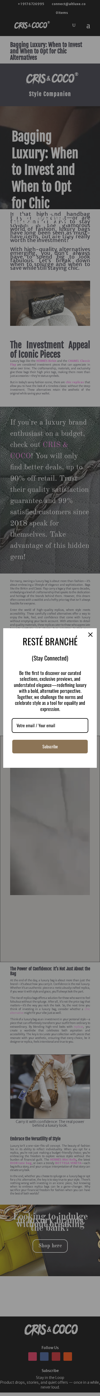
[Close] (90, 634)
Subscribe (50, 746)
